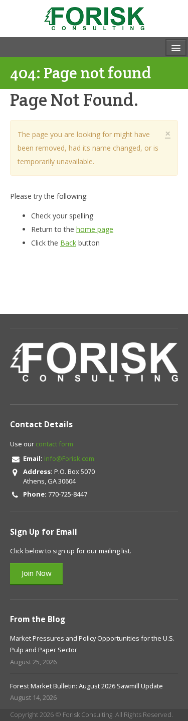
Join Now (37, 573)
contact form (54, 443)
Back (68, 243)
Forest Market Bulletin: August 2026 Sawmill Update (86, 685)
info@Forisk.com (69, 458)
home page (94, 229)
